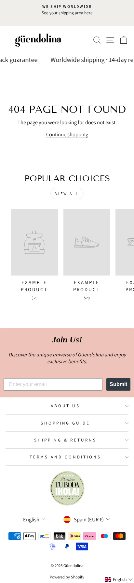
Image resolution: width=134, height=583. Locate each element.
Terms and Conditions (65, 457)
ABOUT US (65, 406)
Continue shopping (67, 134)
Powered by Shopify (67, 577)
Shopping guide (65, 423)
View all (67, 193)
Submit (118, 384)
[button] (119, 579)
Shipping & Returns (65, 440)
